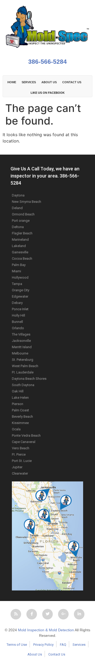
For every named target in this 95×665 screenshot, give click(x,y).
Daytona (18, 195)
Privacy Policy (43, 645)
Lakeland (19, 246)
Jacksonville (21, 341)
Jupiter (17, 467)
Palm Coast (20, 410)
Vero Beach (20, 448)
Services (29, 82)
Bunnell (17, 322)
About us (49, 82)
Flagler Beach (22, 233)
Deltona (18, 227)
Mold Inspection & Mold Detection (46, 630)
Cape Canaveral (23, 442)
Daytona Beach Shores (29, 379)
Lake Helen (20, 398)
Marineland (20, 240)
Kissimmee (20, 423)
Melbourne (20, 353)
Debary (17, 303)
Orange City (20, 290)
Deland (17, 208)
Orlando (18, 328)
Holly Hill (18, 315)
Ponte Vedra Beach (26, 435)
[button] (16, 614)
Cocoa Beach (22, 258)
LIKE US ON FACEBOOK (48, 92)
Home (11, 82)
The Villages (21, 334)
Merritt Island (22, 347)
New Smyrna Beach (26, 202)
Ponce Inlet (20, 309)
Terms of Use (17, 645)
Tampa (17, 284)
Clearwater (20, 473)
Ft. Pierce (19, 454)
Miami (16, 271)
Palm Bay (19, 265)
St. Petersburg (22, 360)
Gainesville (20, 252)
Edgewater (20, 296)
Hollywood (20, 277)
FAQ (63, 645)
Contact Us (56, 654)
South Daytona (23, 385)
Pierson (17, 404)
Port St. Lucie (22, 461)
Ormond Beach (23, 214)
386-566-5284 (47, 61)
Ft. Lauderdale (23, 372)
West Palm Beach (25, 366)
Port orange (21, 221)
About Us (34, 654)
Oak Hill (17, 391)
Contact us (71, 82)
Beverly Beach (22, 416)
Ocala (16, 429)
